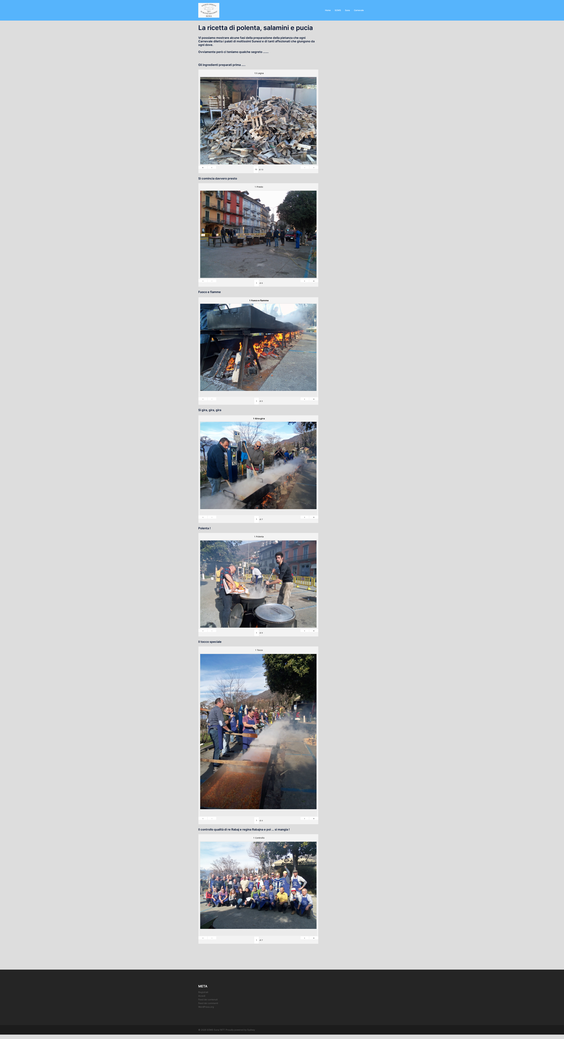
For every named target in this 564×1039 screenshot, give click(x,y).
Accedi (201, 995)
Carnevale (359, 10)
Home (328, 10)
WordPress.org (206, 1006)
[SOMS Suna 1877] (208, 10)
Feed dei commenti (208, 1003)
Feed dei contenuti (208, 999)
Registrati (203, 992)
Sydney (251, 1029)
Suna (347, 10)
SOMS (338, 10)
